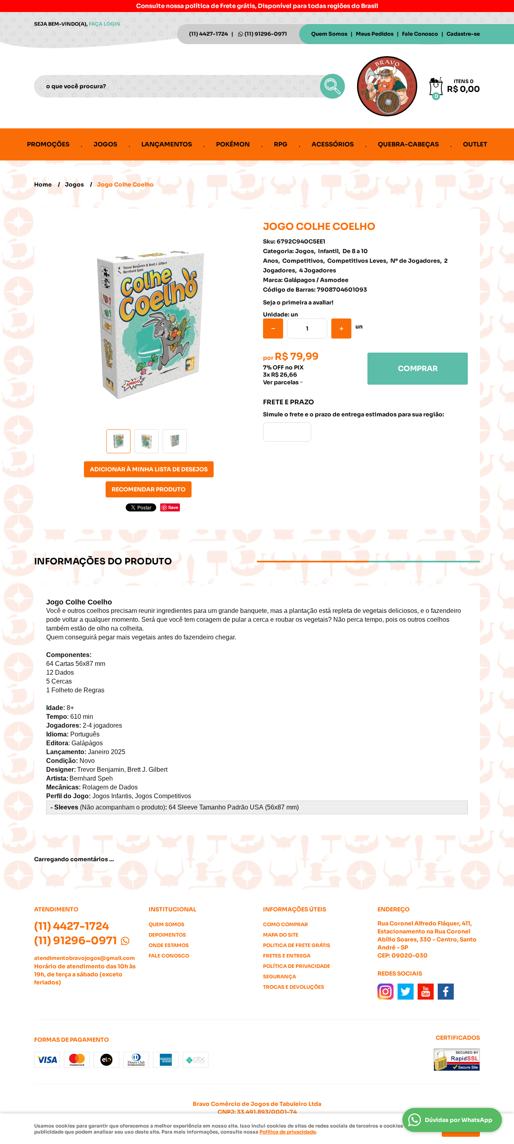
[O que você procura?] (332, 86)
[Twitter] (406, 992)
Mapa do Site (280, 935)
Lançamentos (166, 144)
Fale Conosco (420, 33)
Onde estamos (169, 945)
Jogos (105, 144)
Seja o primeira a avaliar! (298, 302)
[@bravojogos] (385, 992)
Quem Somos (329, 33)
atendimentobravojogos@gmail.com (84, 958)
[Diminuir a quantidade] (273, 328)
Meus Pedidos (375, 33)
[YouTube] (426, 992)
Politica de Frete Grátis (296, 945)
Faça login (104, 24)
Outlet (475, 144)
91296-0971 (266, 33)
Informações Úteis (294, 909)
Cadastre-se (463, 33)
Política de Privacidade (296, 966)
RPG (281, 144)
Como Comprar (285, 924)
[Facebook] (446, 992)
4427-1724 (208, 33)
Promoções (48, 144)
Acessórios (333, 144)
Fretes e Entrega (286, 956)
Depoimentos (167, 935)
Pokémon (233, 144)
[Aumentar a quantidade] (341, 328)
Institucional (172, 909)
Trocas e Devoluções (293, 987)
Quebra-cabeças (408, 144)
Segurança (279, 977)
